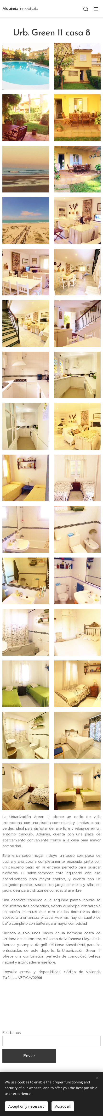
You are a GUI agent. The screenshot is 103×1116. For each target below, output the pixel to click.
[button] (85, 9)
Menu (96, 9)
